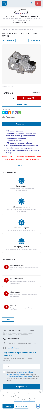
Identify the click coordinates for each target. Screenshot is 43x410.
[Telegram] (13, 112)
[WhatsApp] (19, 112)
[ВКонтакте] (6, 112)
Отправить (20, 387)
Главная (4, 29)
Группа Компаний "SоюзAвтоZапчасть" (21, 16)
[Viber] (16, 112)
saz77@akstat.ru (13, 348)
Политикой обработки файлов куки (24, 401)
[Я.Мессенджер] (3, 112)
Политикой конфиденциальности (19, 376)
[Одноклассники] (9, 112)
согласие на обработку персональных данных (20, 373)
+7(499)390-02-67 (14, 338)
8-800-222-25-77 (19, 23)
